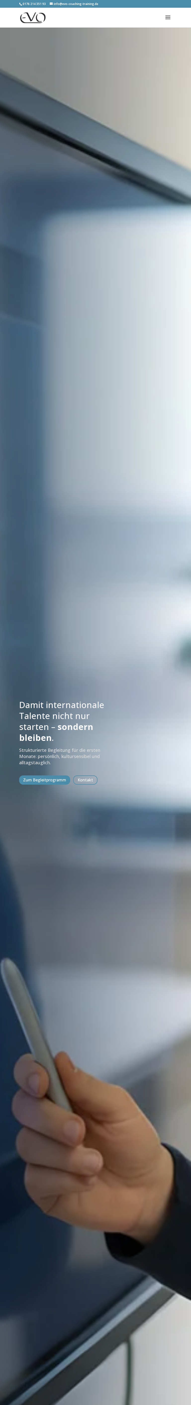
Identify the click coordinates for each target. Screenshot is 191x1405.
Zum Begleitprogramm (44, 780)
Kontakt (85, 780)
